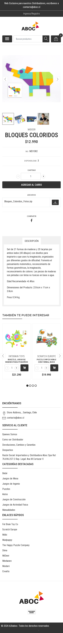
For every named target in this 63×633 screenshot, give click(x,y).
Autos (5, 494)
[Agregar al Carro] (24, 367)
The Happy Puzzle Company (16, 545)
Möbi (4, 534)
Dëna (4, 550)
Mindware (7, 560)
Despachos (7, 450)
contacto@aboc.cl (15, 417)
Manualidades (8, 509)
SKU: (27, 151)
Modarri (6, 566)
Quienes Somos (9, 434)
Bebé (4, 473)
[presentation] (5, 79)
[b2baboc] (30, 26)
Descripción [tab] (32, 241)
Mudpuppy (7, 539)
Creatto (5, 571)
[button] (27, 386)
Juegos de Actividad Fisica (15, 504)
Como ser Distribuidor (12, 439)
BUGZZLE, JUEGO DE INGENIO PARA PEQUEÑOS (16, 360)
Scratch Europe (9, 529)
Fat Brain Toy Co (10, 524)
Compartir (31, 216)
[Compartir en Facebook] (31, 220)
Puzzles (6, 489)
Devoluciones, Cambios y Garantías (18, 444)
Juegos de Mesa (10, 478)
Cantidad (32, 170)
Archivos (31, 195)
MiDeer (5, 555)
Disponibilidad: (30, 161)
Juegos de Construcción (14, 499)
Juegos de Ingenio (11, 483)
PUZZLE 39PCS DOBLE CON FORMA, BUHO (46, 360)
